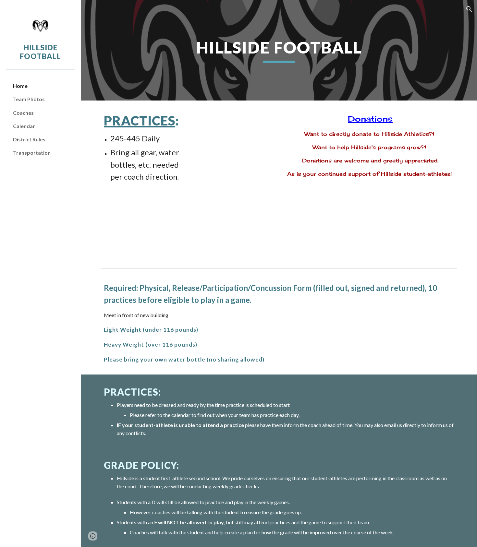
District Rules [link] (29, 139)
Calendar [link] (24, 126)
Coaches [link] (23, 113)
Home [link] (20, 86)
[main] (279, 50)
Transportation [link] (32, 152)
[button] (469, 9)
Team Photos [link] (29, 99)
